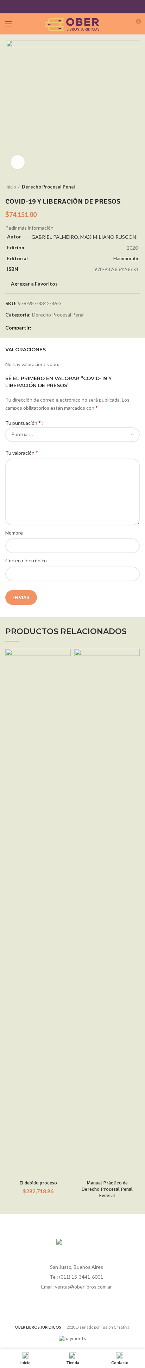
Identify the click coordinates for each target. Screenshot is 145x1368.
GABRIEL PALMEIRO (54, 237)
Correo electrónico (26, 560)
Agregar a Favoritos (34, 283)
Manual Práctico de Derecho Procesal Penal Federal (107, 1189)
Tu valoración (21, 452)
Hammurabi (125, 258)
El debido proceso (38, 1183)
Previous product (122, 186)
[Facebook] (55, 6)
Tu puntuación (23, 422)
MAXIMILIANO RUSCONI (109, 237)
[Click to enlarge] (18, 162)
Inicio (10, 187)
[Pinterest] (72, 6)
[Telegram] (90, 6)
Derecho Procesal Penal (48, 187)
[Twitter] (63, 6)
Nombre (14, 533)
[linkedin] (81, 6)
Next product (136, 186)
